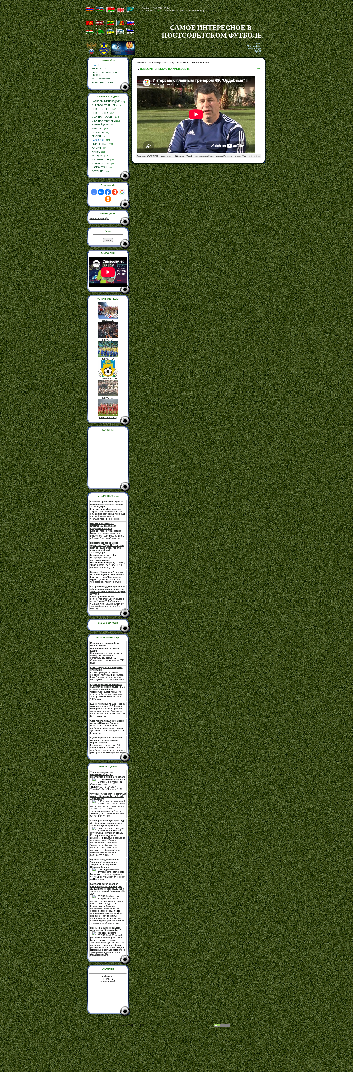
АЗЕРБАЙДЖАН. (100, 124)
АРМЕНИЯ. (98, 128)
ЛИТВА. (96, 152)
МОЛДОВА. (98, 155)
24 (165, 62)
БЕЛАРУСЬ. (98, 132)
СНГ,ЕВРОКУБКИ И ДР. (104, 105)
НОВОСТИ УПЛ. (100, 113)
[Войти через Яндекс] (115, 192)
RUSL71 (188, 156)
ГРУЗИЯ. (96, 136)
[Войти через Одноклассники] (108, 199)
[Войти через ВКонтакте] (101, 192)
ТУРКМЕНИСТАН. (101, 163)
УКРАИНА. (108, 320)
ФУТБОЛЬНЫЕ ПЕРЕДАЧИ (106, 101)
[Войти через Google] (122, 192)
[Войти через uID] (94, 192)
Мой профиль (254, 46)
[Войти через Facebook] (108, 192)
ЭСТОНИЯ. (98, 171)
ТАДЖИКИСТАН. (100, 159)
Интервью (227, 156)
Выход (257, 51)
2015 (148, 62)
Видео (211, 156)
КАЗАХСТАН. (99, 140)
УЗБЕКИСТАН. (99, 167)
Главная (257, 43)
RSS (206, 10)
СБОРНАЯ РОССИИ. (103, 117)
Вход (258, 53)
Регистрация (254, 48)
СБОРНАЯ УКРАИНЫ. (103, 120)
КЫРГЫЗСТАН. (100, 144)
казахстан (203, 156)
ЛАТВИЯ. (96, 148)
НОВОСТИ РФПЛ (101, 109)
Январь (158, 62)
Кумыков (218, 156)
